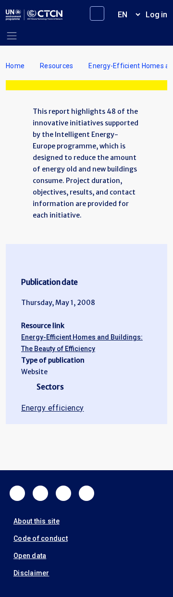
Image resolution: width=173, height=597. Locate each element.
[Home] (34, 15)
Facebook (17, 493)
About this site (36, 521)
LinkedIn (63, 493)
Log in (156, 14)
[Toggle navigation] (12, 36)
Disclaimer (31, 573)
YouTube (86, 493)
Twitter (40, 493)
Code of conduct (40, 538)
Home (15, 66)
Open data (29, 556)
